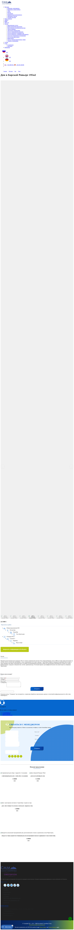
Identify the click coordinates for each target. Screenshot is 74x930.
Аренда (6, 20)
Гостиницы (10, 13)
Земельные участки (12, 16)
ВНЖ (6, 21)
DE (10, 61)
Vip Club (6, 902)
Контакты (9, 46)
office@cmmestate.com (7, 715)
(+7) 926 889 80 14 (6, 712)
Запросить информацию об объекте (14, 649)
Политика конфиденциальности (37, 924)
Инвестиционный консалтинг (14, 26)
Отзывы (6, 896)
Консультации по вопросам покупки (16, 28)
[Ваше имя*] (11, 732)
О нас (6, 43)
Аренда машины (11, 29)
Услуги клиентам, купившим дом (15, 33)
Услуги (6, 24)
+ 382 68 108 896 (20, 65)
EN (10, 57)
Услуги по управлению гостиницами (16, 35)
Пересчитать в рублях (6, 624)
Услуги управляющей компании (15, 31)
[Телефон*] (11, 736)
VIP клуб (7, 22)
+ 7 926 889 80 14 (10, 65)
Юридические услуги (12, 25)
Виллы (9, 12)
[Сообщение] (12, 742)
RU (7, 52)
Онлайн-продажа (11, 17)
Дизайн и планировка (12, 41)
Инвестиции (10, 38)
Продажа (7, 7)
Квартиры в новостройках (13, 9)
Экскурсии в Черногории (13, 30)
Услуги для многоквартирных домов (16, 39)
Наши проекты (8, 18)
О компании (10, 45)
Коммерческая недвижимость (14, 14)
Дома (8, 11)
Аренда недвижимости (11, 900)
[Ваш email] (11, 739)
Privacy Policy (43, 927)
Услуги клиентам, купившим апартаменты (17, 34)
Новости (6, 894)
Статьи (6, 42)
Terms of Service (52, 927)
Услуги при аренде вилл (13, 37)
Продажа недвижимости (11, 898)
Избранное (7, 47)
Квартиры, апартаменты (13, 8)
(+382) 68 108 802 (6, 714)
